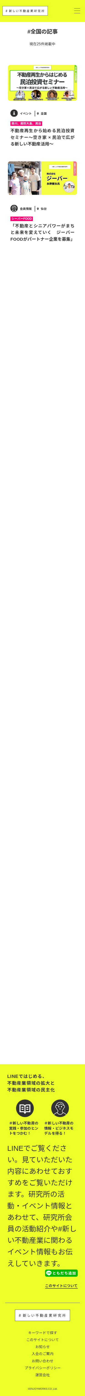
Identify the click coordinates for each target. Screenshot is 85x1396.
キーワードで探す (42, 1333)
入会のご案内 (42, 1354)
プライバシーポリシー (42, 1368)
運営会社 (42, 1375)
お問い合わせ (42, 1361)
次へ (67, 1049)
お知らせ (42, 1347)
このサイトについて (61, 1286)
